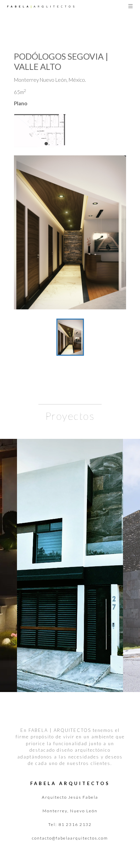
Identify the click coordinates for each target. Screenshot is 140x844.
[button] (70, 232)
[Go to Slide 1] (70, 337)
